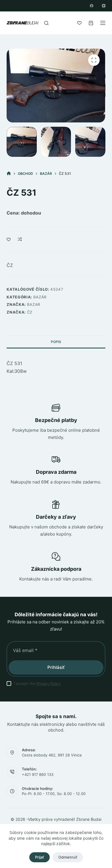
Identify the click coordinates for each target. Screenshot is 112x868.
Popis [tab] (56, 342)
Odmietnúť (67, 857)
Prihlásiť (56, 667)
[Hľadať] (46, 23)
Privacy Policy (48, 683)
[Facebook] (91, 5)
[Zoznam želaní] (79, 23)
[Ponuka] (102, 22)
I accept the (37, 683)
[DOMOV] (9, 173)
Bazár (40, 297)
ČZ (10, 265)
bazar (33, 304)
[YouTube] (103, 5)
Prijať (39, 857)
